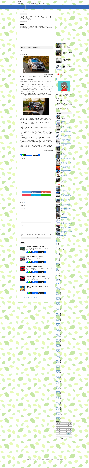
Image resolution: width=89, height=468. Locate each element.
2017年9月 (58, 415)
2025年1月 (58, 307)
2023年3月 (58, 334)
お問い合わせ (47, 459)
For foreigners (29, 459)
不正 (57, 266)
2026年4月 (58, 288)
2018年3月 (58, 408)
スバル (57, 254)
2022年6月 (58, 345)
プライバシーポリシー (60, 459)
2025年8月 (58, 298)
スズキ (57, 253)
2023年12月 (58, 323)
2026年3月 (58, 289)
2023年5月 (58, 331)
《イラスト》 (42, 459)
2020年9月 (58, 371)
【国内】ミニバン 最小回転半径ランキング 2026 (67, 67)
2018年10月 (58, 399)
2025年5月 (58, 302)
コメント (23, 208)
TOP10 (34, 459)
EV (56, 244)
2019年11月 (58, 383)
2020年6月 (58, 375)
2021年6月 (58, 360)
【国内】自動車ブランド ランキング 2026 (66, 75)
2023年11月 (58, 324)
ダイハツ (57, 255)
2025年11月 (58, 294)
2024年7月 (58, 314)
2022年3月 (58, 349)
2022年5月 (58, 346)
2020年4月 (58, 377)
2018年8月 (58, 402)
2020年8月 (58, 372)
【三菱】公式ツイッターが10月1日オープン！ (31, 297)
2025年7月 (58, 299)
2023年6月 (58, 330)
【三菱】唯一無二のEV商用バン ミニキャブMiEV (35, 246)
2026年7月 (58, 287)
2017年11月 (58, 413)
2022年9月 (58, 341)
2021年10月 (58, 355)
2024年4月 (58, 318)
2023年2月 (58, 335)
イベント (57, 248)
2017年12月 (58, 412)
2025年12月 (58, 293)
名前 (22, 221)
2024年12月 (58, 308)
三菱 (57, 265)
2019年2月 (58, 394)
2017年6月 (58, 419)
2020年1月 (58, 381)
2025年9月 (58, 297)
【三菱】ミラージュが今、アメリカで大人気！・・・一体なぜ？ (66, 200)
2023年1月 (58, 336)
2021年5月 (58, 361)
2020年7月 (58, 373)
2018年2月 (58, 409)
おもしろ (57, 245)
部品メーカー (58, 280)
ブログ (57, 258)
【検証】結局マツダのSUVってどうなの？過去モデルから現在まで (66, 195)
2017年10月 (58, 414)
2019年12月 (58, 382)
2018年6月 (58, 404)
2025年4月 (58, 303)
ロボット (57, 264)
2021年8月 (58, 357)
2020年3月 (58, 378)
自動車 (25, 199)
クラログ (20, 1)
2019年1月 (58, 396)
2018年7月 (58, 403)
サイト (22, 229)
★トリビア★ (38, 459)
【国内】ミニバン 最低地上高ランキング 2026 (67, 53)
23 (70, 431)
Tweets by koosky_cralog (61, 235)
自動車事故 (58, 276)
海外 (23, 199)
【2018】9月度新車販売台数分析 (28, 298)
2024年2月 (58, 320)
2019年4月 (58, 392)
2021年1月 (58, 366)
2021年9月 (58, 356)
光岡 (57, 268)
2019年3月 (58, 393)
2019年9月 (58, 386)
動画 (57, 269)
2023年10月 (58, 325)
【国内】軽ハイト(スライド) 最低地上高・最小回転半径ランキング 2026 (67, 46)
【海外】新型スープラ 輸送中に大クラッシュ (34, 266)
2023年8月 (58, 328)
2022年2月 (58, 350)
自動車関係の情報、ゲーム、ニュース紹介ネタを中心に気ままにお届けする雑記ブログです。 (44, 463)
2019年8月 (58, 387)
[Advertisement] (36, 38)
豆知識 (57, 279)
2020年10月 (58, 370)
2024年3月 (58, 319)
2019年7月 (58, 388)
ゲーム (57, 250)
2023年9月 (58, 326)
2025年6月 (58, 300)
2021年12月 (58, 352)
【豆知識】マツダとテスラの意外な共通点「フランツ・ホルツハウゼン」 (66, 175)
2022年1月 (58, 351)
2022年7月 (58, 344)
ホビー (57, 259)
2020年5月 (58, 376)
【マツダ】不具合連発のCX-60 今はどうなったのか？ (66, 60)
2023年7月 (58, 329)
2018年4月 (58, 407)
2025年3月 (58, 304)
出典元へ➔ (22, 152)
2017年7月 (58, 418)
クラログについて (53, 459)
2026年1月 (58, 292)
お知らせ (57, 247)
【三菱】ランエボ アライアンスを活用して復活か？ (35, 276)
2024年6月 (58, 315)
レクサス (57, 263)
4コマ (57, 243)
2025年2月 (58, 305)
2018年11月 (58, 398)
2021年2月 (58, 365)
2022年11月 (58, 339)
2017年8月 (58, 417)
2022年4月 (58, 347)
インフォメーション (59, 249)
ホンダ (57, 260)
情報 (21, 199)
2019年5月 (58, 391)
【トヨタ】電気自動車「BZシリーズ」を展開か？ (35, 256)
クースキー (25, 202)
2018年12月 (58, 397)
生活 (57, 274)
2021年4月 (58, 362)
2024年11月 (58, 309)
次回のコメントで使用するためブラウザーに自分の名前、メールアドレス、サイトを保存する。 (36, 235)
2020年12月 (58, 367)
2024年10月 (58, 310)
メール (22, 225)
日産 (57, 271)
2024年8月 (58, 313)
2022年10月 (58, 340)
